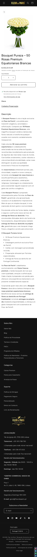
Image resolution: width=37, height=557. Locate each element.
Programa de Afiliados (12, 351)
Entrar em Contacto (11, 405)
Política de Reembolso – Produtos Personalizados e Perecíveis (15, 357)
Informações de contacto (25, 547)
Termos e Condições (11, 342)
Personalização (9, 401)
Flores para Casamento (12, 375)
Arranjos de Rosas (10, 379)
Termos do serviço (27, 544)
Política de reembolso (21, 541)
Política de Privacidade (12, 337)
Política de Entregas (11, 392)
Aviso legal (19, 550)
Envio (13, 70)
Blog (5, 333)
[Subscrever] (31, 510)
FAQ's (6, 346)
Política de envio (11, 547)
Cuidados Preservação (9, 106)
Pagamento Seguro (10, 396)
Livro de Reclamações (11, 410)
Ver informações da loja (12, 97)
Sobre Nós (7, 328)
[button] (4, 3)
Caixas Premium (9, 370)
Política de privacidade (13, 544)
